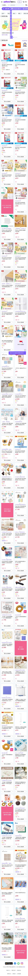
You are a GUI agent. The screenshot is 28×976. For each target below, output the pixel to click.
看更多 (10, 37)
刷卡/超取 (11, 29)
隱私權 (14, 973)
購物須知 (19, 970)
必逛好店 (10, 26)
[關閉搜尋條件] (9, 5)
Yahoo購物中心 (9, 2)
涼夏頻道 (10, 23)
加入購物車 (7, 74)
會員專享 (10, 32)
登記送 (10, 12)
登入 (20, 2)
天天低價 (10, 20)
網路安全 (9, 973)
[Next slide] (12, 55)
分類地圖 (19, 973)
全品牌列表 (24, 40)
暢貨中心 (10, 15)
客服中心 (8, 970)
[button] (13, 37)
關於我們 (14, 970)
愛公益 (10, 35)
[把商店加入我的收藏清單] (25, 350)
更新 (24, 967)
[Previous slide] (2, 55)
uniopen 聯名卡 (17, 8)
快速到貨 (10, 17)
